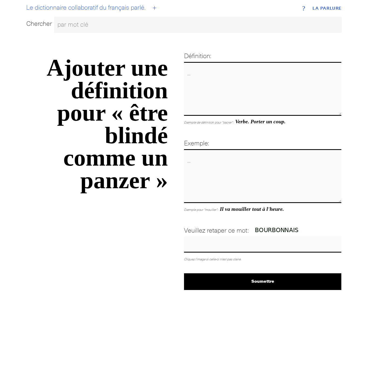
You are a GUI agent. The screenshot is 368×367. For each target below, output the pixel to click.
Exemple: (196, 143)
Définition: (197, 56)
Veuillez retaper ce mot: (216, 230)
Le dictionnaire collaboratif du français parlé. (85, 7)
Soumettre (262, 281)
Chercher (39, 23)
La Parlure (327, 8)
